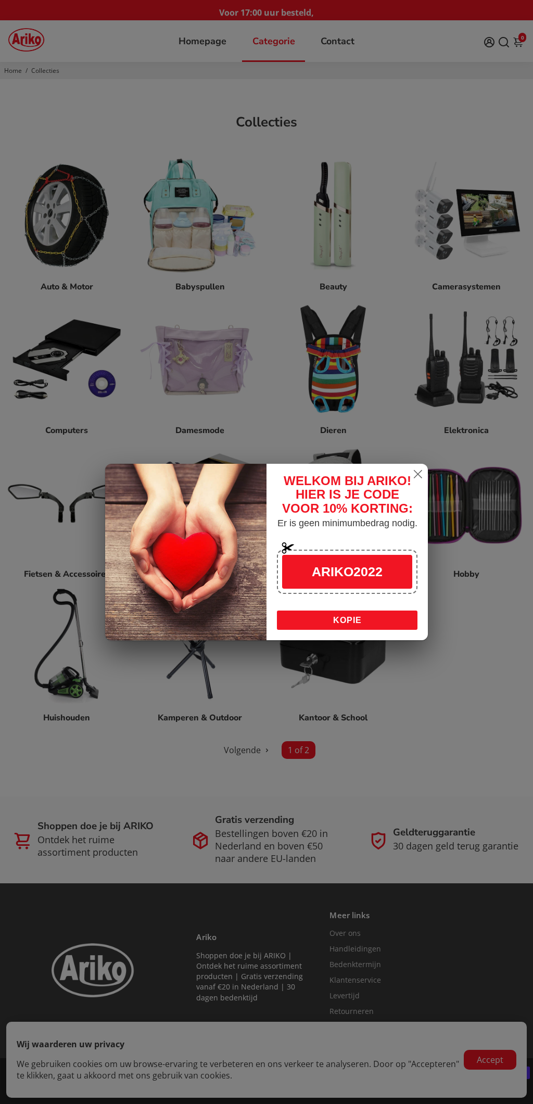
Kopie (347, 620)
